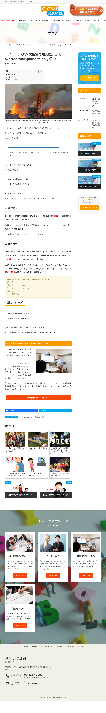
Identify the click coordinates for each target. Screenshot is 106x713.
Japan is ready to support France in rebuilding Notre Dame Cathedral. (33, 147)
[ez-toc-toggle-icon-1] (39, 71)
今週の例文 (11, 77)
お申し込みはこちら (90, 78)
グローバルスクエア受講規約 (28, 646)
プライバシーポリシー (47, 646)
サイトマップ (82, 646)
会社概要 (59, 646)
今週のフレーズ (12, 80)
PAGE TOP (101, 690)
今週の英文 (11, 74)
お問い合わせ (70, 646)
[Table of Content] (40, 71)
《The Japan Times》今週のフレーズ (31, 417)
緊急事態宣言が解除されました (96, 113)
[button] (20, 575)
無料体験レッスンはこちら (38, 398)
